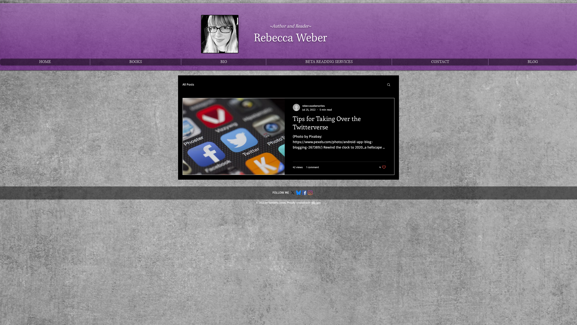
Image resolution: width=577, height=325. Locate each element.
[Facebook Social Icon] (304, 192)
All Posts (188, 84)
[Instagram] (310, 192)
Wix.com (316, 202)
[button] (389, 85)
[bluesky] (298, 192)
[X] (292, 192)
